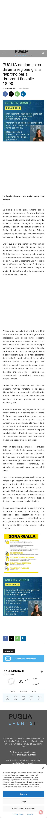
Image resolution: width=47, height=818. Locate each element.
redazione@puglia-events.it (23, 755)
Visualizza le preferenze (23, 808)
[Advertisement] (23, 24)
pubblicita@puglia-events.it (23, 763)
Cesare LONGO (10, 88)
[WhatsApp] (17, 94)
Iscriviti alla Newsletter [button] (25, 658)
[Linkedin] (23, 94)
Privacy (30, 814)
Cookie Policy (18, 814)
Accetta (23, 794)
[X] (11, 94)
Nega (23, 801)
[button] (43, 767)
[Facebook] (5, 94)
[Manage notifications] (41, 812)
